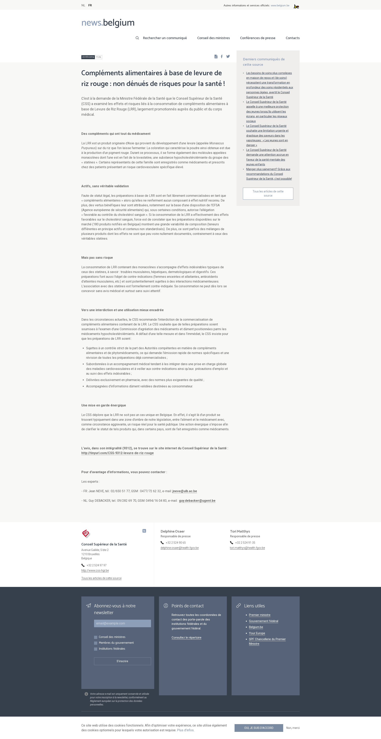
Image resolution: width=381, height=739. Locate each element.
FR (90, 5)
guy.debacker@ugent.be (197, 501)
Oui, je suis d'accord (258, 727)
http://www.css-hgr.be (95, 570)
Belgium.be (256, 627)
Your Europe (257, 633)
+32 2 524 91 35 (245, 542)
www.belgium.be (280, 5)
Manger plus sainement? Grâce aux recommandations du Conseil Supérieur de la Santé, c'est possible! (269, 174)
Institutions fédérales (112, 649)
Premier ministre (259, 615)
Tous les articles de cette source (268, 193)
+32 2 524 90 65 (176, 542)
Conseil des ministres (213, 38)
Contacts (293, 38)
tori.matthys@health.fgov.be (247, 547)
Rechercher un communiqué (165, 38)
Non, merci (293, 727)
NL (83, 5)
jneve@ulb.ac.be (184, 491)
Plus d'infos (185, 730)
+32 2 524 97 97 (97, 565)
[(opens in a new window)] (220, 56)
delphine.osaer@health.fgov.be (180, 547)
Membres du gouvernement (116, 643)
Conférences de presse (257, 38)
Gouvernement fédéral (263, 621)
